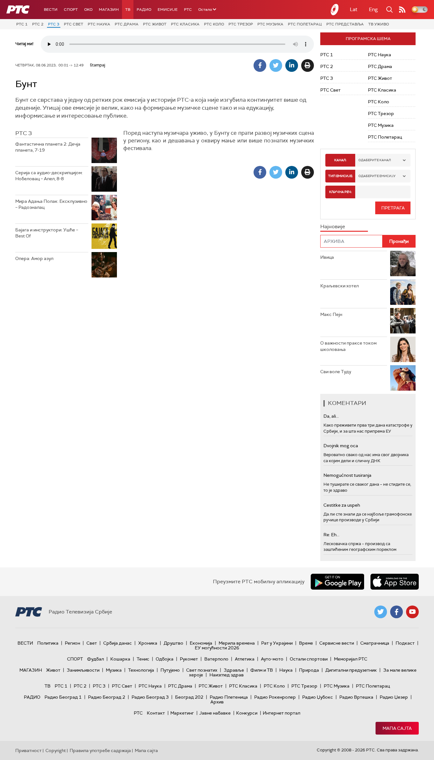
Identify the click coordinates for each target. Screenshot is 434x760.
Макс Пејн (331, 314)
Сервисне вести (336, 643)
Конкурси (246, 713)
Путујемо (170, 670)
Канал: (340, 160)
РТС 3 (53, 24)
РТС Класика (185, 24)
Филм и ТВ (261, 670)
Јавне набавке (215, 713)
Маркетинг (182, 713)
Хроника (147, 643)
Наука (286, 670)
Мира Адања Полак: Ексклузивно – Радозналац (51, 204)
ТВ (127, 9)
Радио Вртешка (356, 697)
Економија (201, 643)
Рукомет (189, 659)
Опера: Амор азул (34, 258)
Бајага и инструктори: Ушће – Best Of (46, 233)
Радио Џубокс (317, 697)
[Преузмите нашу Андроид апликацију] (337, 582)
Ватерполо (216, 659)
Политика (47, 643)
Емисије (168, 9)
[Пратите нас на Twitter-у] (380, 612)
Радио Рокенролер (275, 697)
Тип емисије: (340, 176)
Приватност (28, 750)
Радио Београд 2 (106, 697)
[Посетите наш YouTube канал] (412, 612)
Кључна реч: (340, 192)
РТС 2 (38, 24)
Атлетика (244, 659)
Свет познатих (201, 670)
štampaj (97, 65)
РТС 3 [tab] (23, 133)
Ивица (327, 257)
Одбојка (164, 659)
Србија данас (117, 643)
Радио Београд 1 (63, 697)
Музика (114, 670)
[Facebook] (260, 65)
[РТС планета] (335, 9)
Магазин (109, 9)
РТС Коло (214, 24)
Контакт (156, 713)
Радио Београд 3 (150, 697)
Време (306, 643)
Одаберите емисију (377, 176)
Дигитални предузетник (351, 670)
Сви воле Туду (335, 371)
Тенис (143, 659)
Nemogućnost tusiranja (347, 475)
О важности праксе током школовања (348, 346)
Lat (353, 9)
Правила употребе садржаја (100, 750)
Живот (53, 670)
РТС (188, 9)
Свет (91, 643)
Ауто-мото (272, 659)
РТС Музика (270, 24)
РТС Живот (154, 24)
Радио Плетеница (229, 697)
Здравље (234, 670)
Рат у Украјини (277, 643)
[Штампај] (307, 65)
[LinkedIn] (291, 65)
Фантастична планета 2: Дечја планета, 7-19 (47, 147)
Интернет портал (281, 713)
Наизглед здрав (226, 675)
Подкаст (405, 643)
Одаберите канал (374, 160)
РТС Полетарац (305, 24)
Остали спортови (309, 659)
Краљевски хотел (339, 286)
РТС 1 (22, 24)
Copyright (55, 750)
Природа (309, 670)
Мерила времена (237, 643)
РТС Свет (73, 24)
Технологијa (141, 670)
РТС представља (345, 24)
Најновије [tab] (332, 226)
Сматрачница (374, 643)
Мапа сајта (397, 728)
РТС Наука (99, 24)
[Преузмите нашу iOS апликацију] (394, 582)
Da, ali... (331, 416)
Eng (373, 9)
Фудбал (95, 659)
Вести (51, 9)
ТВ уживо (378, 24)
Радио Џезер (394, 697)
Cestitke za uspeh (341, 505)
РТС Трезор (240, 24)
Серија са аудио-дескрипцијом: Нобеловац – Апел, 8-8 (49, 176)
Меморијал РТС (350, 659)
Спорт (71, 9)
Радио (144, 9)
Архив (217, 702)
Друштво (173, 643)
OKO (88, 9)
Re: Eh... (331, 534)
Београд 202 (189, 697)
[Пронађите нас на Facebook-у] (396, 612)
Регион (72, 643)
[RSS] (402, 9)
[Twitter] (275, 65)
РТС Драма (127, 24)
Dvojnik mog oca (340, 445)
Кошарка (120, 659)
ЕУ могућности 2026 (217, 648)
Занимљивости (83, 670)
